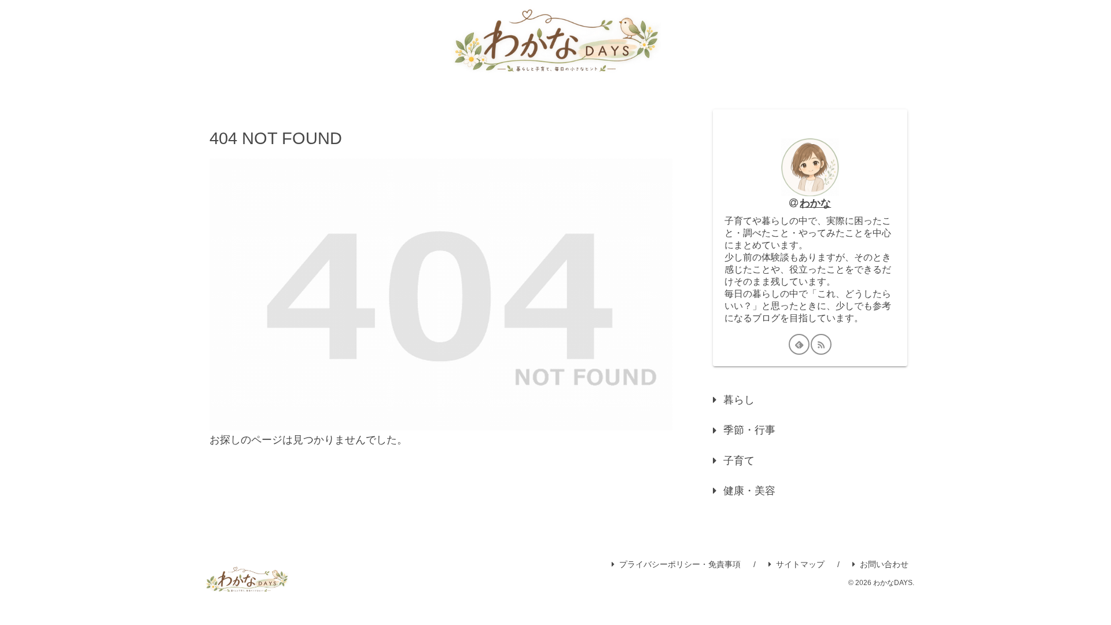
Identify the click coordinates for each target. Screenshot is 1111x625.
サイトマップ (800, 564)
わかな (815, 203)
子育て (739, 460)
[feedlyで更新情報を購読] (799, 344)
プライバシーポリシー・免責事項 (680, 564)
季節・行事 (749, 430)
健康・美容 (749, 491)
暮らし (739, 400)
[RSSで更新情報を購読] (821, 344)
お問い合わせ (884, 564)
